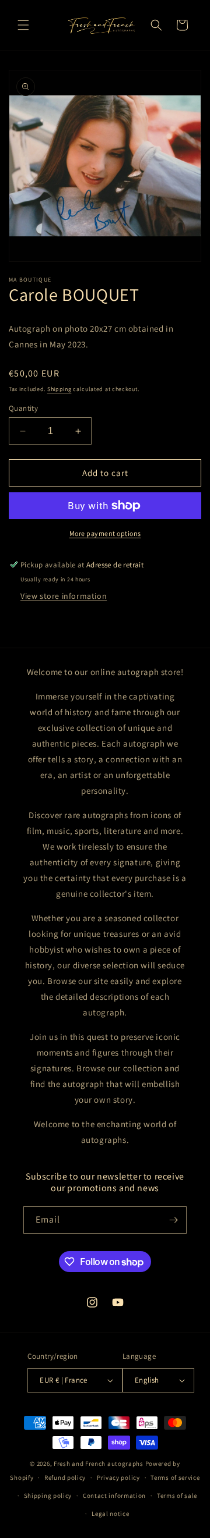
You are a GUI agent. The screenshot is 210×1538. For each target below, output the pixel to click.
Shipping (59, 389)
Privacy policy (118, 1477)
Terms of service (175, 1477)
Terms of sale (177, 1495)
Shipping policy (48, 1495)
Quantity (23, 408)
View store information (63, 596)
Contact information (114, 1495)
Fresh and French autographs (99, 1463)
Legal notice (110, 1513)
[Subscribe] (173, 1220)
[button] (23, 25)
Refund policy (65, 1477)
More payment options (105, 533)
